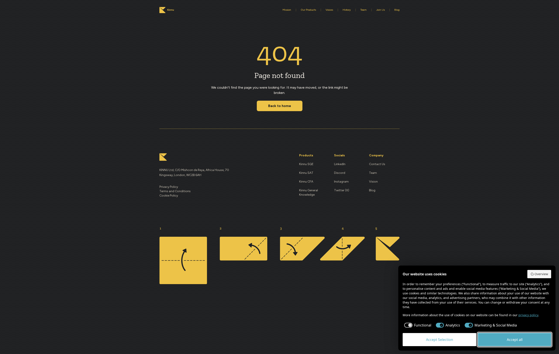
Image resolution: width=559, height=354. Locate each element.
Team (363, 9)
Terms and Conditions (175, 191)
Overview (541, 274)
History (347, 9)
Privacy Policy (168, 187)
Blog (397, 9)
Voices (329, 9)
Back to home (279, 106)
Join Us (380, 9)
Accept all (515, 339)
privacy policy (528, 315)
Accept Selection (439, 339)
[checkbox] (417, 325)
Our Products (308, 9)
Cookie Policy (168, 195)
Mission (287, 9)
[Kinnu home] (163, 157)
